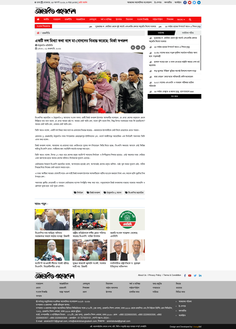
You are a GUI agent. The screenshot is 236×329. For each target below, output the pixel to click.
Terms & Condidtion (172, 275)
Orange (197, 327)
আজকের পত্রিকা (185, 301)
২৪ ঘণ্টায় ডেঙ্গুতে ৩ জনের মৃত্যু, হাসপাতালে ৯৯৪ (174, 91)
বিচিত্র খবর (180, 291)
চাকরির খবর (134, 291)
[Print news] (143, 47)
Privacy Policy (154, 275)
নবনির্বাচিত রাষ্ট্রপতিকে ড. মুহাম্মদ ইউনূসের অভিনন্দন (125, 265)
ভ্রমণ (84, 291)
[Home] (38, 19)
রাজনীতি (68, 19)
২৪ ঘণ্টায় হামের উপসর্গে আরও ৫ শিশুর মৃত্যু (176, 26)
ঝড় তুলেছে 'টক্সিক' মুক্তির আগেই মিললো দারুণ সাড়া (175, 70)
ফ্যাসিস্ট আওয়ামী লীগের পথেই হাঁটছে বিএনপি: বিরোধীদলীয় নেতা (52, 265)
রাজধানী (62, 287)
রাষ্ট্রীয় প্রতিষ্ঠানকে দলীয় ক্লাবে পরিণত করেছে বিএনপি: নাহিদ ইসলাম (89, 234)
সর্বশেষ (161, 32)
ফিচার (178, 283)
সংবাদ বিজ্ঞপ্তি (142, 19)
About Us (142, 275)
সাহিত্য (155, 291)
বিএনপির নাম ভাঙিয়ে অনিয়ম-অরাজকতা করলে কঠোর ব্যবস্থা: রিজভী (52, 234)
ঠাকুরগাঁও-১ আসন (114, 192)
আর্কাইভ (178, 2)
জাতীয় (46, 19)
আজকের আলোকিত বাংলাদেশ (139, 2)
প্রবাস (38, 287)
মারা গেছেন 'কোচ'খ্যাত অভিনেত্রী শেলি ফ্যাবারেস (173, 76)
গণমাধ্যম (156, 287)
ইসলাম (119, 19)
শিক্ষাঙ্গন (170, 19)
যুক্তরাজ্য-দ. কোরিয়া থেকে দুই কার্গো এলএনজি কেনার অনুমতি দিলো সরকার (118, 26)
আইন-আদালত (112, 287)
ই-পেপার (157, 2)
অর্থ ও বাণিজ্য (106, 19)
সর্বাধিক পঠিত (188, 32)
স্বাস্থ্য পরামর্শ (64, 291)
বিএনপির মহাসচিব (136, 192)
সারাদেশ (56, 19)
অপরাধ (39, 296)
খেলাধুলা (92, 19)
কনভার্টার (168, 2)
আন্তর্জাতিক (80, 19)
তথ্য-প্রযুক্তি (157, 283)
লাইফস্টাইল (158, 19)
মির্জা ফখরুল (95, 192)
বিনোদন (129, 19)
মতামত (179, 287)
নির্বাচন (80, 192)
